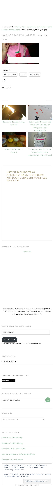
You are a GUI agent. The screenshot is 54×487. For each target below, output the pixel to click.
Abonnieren (9, 339)
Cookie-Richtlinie (22, 477)
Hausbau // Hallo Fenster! (12, 460)
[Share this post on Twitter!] (4, 98)
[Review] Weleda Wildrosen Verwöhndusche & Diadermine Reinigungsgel (40, 152)
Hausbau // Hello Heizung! (12, 443)
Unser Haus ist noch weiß (12, 438)
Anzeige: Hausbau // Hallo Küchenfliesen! (19, 454)
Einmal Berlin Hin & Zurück (14, 151)
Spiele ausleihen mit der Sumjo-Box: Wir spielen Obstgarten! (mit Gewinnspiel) (40, 126)
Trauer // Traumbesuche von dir (14, 123)
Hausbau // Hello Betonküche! (14, 449)
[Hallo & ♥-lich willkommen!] (27, 277)
